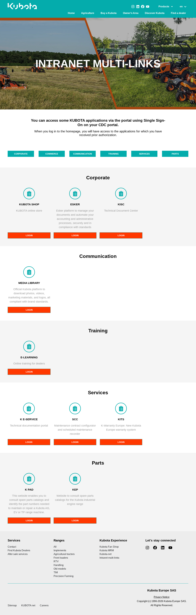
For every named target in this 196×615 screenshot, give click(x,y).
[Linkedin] (137, 6)
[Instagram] (133, 6)
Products (163, 6)
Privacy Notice (162, 597)
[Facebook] (142, 6)
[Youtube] (147, 6)
